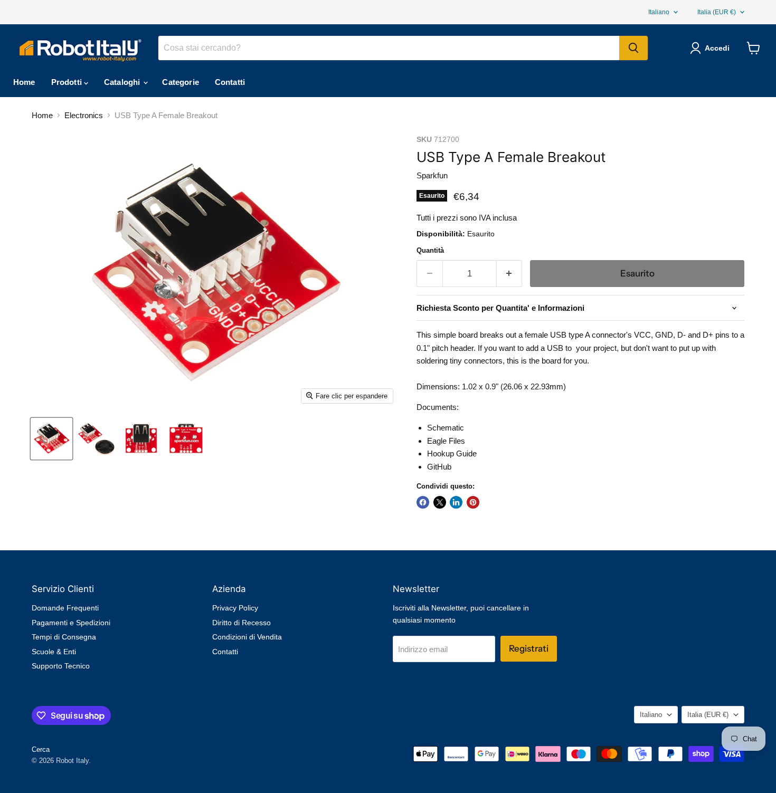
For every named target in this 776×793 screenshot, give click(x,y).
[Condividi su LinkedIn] (456, 502)
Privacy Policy (235, 608)
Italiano (658, 12)
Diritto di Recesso (241, 622)
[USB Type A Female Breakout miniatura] (51, 439)
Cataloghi (123, 82)
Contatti (230, 82)
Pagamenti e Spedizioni (71, 622)
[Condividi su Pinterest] (473, 502)
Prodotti (67, 82)
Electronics (83, 115)
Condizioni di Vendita (247, 637)
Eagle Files (446, 440)
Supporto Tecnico (61, 666)
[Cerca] (633, 48)
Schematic (445, 427)
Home (24, 82)
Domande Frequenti (65, 608)
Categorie (180, 82)
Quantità (430, 250)
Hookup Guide (452, 453)
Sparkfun (432, 175)
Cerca (41, 749)
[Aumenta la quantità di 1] (510, 273)
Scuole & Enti (54, 651)
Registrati (528, 648)
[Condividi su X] (439, 502)
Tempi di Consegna (64, 637)
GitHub (439, 466)
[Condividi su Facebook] (423, 502)
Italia (716, 12)
